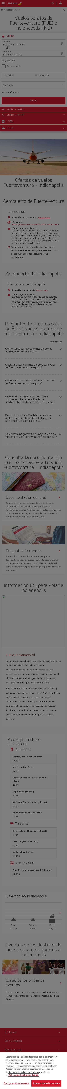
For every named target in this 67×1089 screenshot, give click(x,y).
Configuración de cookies (16, 1083)
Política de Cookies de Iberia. (23, 1075)
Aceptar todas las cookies (46, 1083)
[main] (33, 1070)
